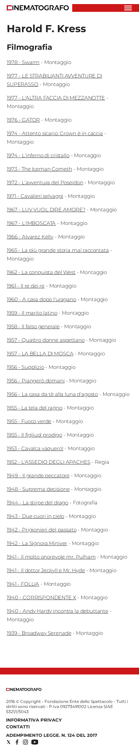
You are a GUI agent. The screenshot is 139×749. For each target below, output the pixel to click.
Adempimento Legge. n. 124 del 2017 (51, 735)
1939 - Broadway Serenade (39, 633)
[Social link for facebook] (17, 742)
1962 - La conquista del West (41, 272)
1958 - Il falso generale (33, 326)
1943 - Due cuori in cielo (35, 516)
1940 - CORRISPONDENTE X (41, 597)
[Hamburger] (128, 8)
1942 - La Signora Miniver (37, 543)
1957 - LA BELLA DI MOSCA (40, 353)
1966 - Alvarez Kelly (30, 236)
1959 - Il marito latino (32, 313)
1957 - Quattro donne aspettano (46, 340)
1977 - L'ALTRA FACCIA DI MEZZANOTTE (56, 98)
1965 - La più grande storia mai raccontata (58, 250)
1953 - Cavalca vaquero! (35, 448)
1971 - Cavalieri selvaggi (35, 196)
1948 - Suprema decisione (38, 489)
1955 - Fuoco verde (29, 421)
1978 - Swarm (23, 62)
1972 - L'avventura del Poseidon (45, 182)
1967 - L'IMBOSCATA (31, 223)
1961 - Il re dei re (26, 286)
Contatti (18, 726)
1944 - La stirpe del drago (37, 502)
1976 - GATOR (23, 120)
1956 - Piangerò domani (36, 380)
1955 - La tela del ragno (34, 407)
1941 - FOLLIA (23, 584)
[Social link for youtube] (34, 742)
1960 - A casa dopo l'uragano (41, 299)
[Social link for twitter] (8, 742)
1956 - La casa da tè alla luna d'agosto (52, 394)
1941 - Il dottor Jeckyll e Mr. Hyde (46, 570)
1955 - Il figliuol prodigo (34, 435)
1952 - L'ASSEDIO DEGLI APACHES (48, 462)
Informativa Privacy (34, 720)
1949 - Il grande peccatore (38, 475)
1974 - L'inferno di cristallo (38, 155)
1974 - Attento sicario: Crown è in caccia (55, 133)
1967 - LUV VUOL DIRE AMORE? (46, 209)
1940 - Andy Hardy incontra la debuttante (57, 611)
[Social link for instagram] (25, 742)
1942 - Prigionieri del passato (42, 529)
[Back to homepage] (23, 689)
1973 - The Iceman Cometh (39, 169)
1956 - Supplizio (25, 367)
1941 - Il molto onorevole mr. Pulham (51, 557)
